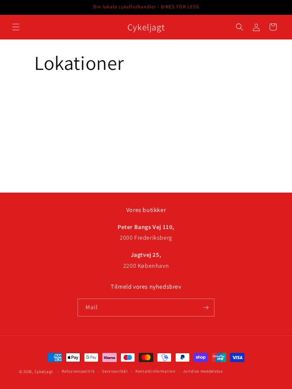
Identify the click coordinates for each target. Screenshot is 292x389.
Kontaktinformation (155, 371)
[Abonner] (205, 307)
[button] (16, 27)
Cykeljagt (44, 371)
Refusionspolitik (78, 371)
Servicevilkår (115, 371)
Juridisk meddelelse (202, 371)
